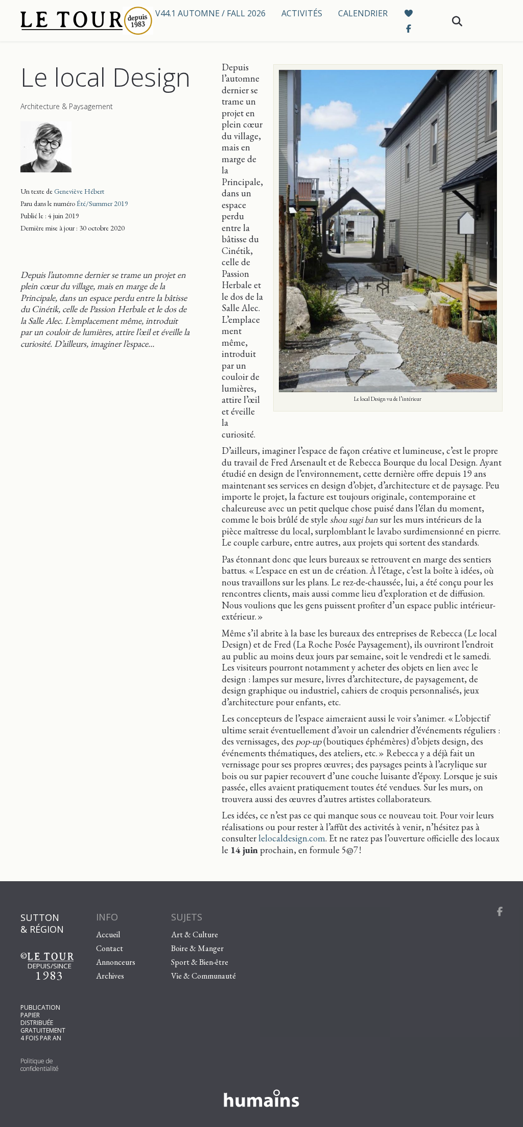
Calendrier (363, 13)
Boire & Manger (197, 948)
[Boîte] (78, 21)
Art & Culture (194, 934)
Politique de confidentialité (39, 1065)
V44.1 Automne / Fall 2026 (210, 13)
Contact (109, 948)
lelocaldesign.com (291, 838)
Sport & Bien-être (199, 962)
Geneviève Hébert (79, 191)
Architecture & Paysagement (66, 106)
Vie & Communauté (203, 975)
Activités (301, 13)
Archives (110, 975)
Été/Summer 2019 (102, 203)
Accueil (108, 934)
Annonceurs (115, 962)
